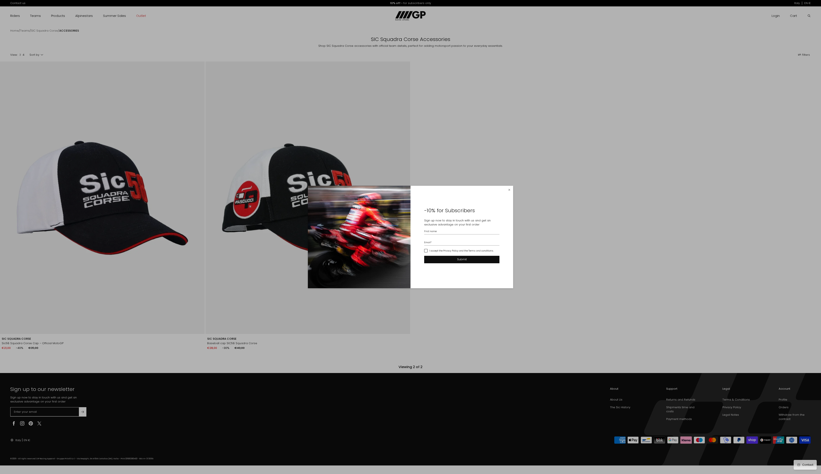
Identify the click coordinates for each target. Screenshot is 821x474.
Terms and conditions (480, 250)
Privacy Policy (450, 250)
